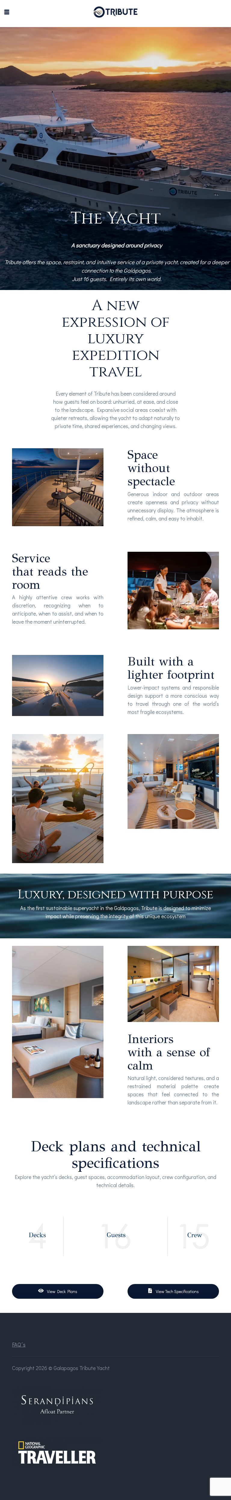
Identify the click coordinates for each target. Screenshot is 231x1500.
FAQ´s (19, 1344)
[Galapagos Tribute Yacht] (115, 12)
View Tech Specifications (177, 1291)
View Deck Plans (61, 1291)
